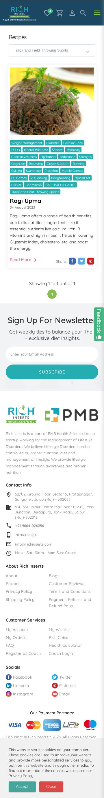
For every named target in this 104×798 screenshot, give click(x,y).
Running (78, 164)
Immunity (73, 150)
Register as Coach (23, 653)
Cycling (16, 171)
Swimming (33, 171)
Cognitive (18, 164)
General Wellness (24, 157)
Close (51, 786)
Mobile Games (72, 171)
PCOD (15, 150)
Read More (20, 259)
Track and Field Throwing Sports (35, 192)
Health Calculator (65, 645)
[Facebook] (72, 261)
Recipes (13, 583)
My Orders (16, 637)
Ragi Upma (25, 200)
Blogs (54, 575)
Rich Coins (58, 637)
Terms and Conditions (70, 591)
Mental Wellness (36, 150)
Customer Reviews (66, 583)
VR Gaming (39, 178)
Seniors (57, 150)
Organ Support (58, 164)
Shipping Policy (20, 599)
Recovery (36, 164)
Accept (22, 786)
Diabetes (52, 143)
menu (97, 13)
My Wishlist (59, 629)
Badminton (33, 185)
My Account (17, 629)
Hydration (48, 157)
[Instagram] (90, 261)
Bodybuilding (60, 178)
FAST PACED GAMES (60, 185)
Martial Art (82, 178)
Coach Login (61, 653)
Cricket (16, 185)
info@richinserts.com (33, 544)
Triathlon (51, 171)
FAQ (10, 645)
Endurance (67, 157)
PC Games (19, 178)
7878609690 (25, 535)
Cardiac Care (73, 143)
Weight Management (26, 143)
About (11, 575)
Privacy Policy (19, 591)
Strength (85, 157)
